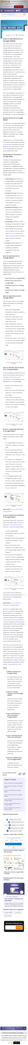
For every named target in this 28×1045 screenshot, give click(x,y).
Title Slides (8, 916)
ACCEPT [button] (16, 1043)
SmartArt (18, 912)
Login (25, 10)
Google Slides (8, 912)
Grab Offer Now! (19, 6)
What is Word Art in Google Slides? (13, 783)
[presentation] (6, 895)
